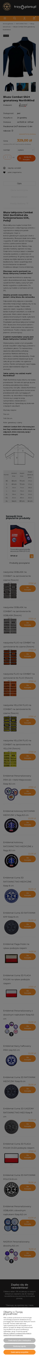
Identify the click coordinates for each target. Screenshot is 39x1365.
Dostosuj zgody (19, 1346)
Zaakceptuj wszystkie (19, 1352)
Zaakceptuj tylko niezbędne (19, 1340)
